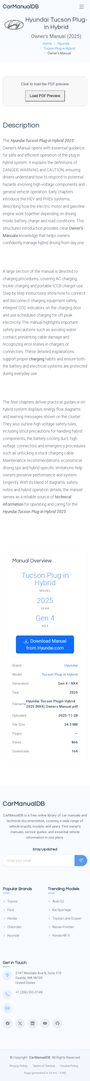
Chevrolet (14, 927)
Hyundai (63, 43)
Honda (12, 918)
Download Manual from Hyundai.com (46, 644)
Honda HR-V (61, 935)
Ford (10, 910)
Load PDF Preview (45, 96)
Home (47, 43)
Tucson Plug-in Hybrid (59, 48)
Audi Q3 (58, 901)
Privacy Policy (18, 1066)
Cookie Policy (69, 1066)
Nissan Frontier (63, 927)
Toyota (12, 901)
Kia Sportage (61, 910)
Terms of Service (44, 1066)
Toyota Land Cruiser (66, 918)
